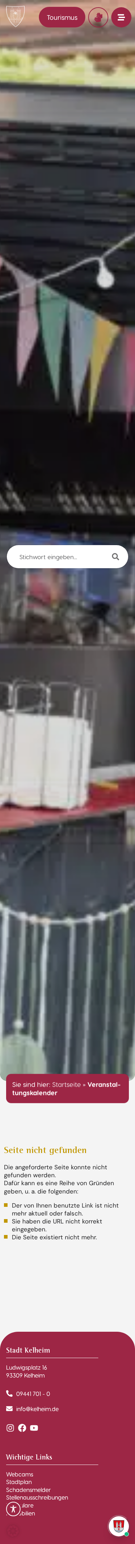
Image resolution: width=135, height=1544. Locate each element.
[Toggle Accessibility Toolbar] (13, 1509)
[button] (13, 1531)
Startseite (66, 1084)
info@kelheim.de (37, 1408)
